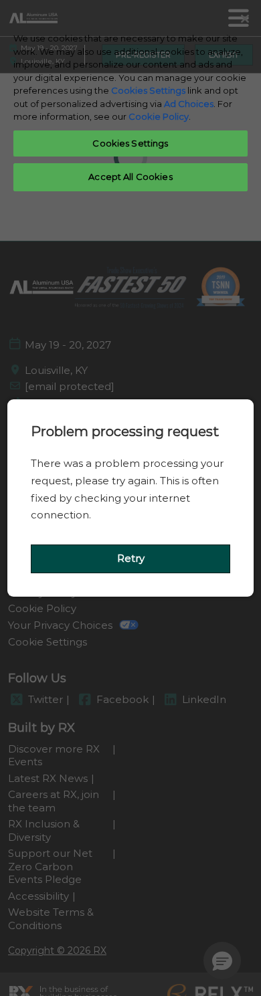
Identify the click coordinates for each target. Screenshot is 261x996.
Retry (131, 558)
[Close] (245, 18)
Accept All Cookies (130, 176)
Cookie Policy (158, 116)
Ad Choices (188, 103)
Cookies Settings (148, 90)
